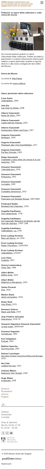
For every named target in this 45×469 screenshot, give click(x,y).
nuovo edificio (19, 83)
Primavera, (6, 177)
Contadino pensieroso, (11, 191)
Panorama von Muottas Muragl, (15, 199)
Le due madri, (7, 326)
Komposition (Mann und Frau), (15, 130)
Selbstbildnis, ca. (9, 231)
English (5, 397)
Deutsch (5, 389)
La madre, (6, 184)
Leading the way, (8, 366)
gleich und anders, (9, 297)
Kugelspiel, (6, 380)
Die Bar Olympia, (9, 152)
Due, (3, 290)
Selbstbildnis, (7, 101)
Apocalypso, (6, 319)
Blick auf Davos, (9, 238)
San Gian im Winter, (10, 108)
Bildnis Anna (6, 275)
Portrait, (4, 341)
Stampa (5, 412)
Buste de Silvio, (8, 115)
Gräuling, (5, 260)
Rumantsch (6, 391)
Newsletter (6, 415)
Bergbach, (5, 137)
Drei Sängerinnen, (9, 213)
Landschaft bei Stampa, (12, 123)
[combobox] (22, 405)
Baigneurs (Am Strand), (12, 373)
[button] (2, 405)
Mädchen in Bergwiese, (12, 282)
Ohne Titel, (6, 267)
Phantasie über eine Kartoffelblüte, (17, 145)
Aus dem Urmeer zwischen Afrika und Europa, (22, 356)
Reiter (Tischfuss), (9, 245)
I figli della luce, (8, 169)
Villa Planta (17, 78)
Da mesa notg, (8, 349)
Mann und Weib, (8, 312)
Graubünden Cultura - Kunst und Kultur (12, 458)
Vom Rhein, (6, 304)
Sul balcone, (6, 334)
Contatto (5, 417)
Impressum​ (6, 464)
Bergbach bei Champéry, (12, 206)
